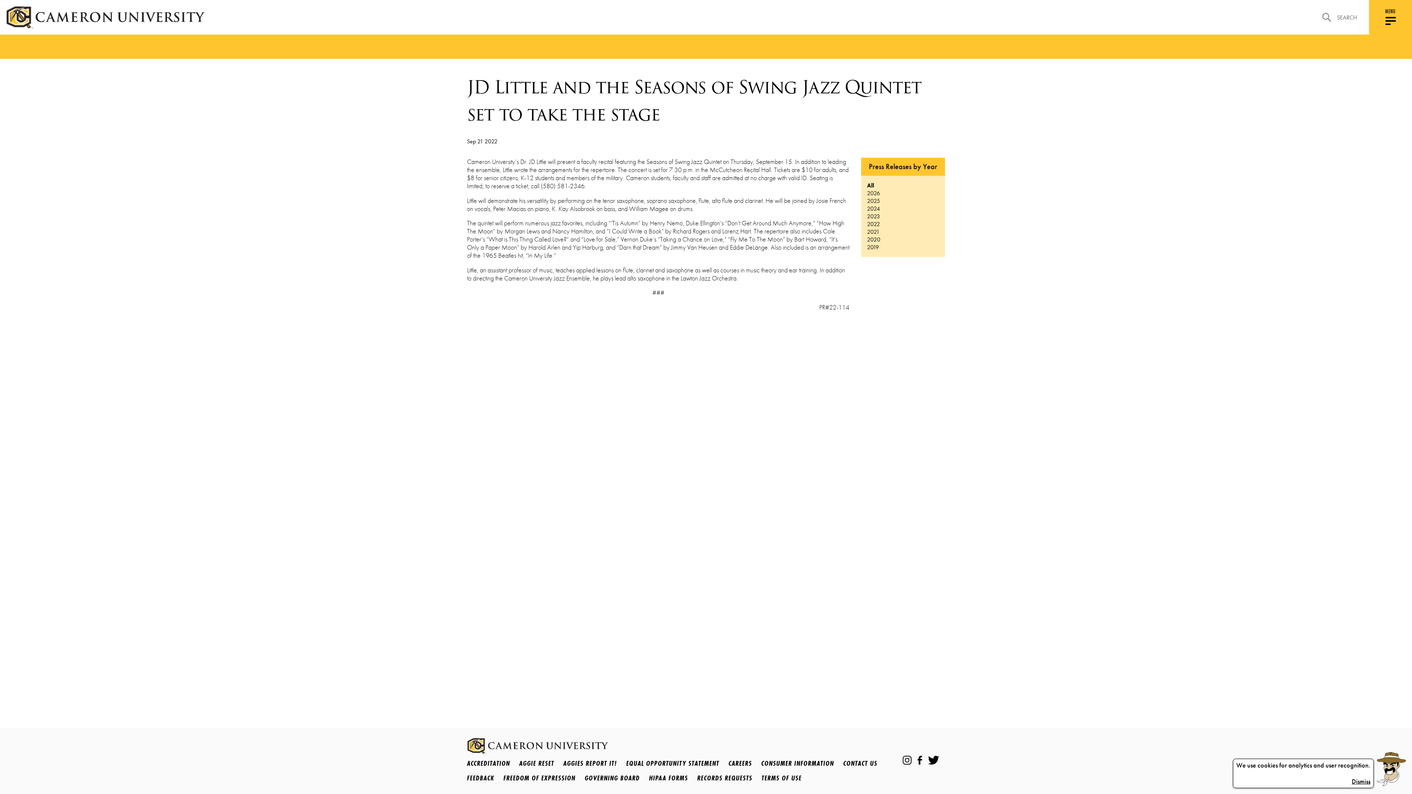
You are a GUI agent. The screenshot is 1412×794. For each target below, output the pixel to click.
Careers (740, 763)
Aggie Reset (536, 763)
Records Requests (724, 778)
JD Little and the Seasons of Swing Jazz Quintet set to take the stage (694, 100)
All (870, 185)
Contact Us (860, 763)
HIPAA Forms (668, 778)
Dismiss (1361, 781)
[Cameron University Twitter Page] (933, 760)
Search (1347, 17)
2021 (873, 232)
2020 (873, 239)
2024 (873, 208)
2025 (873, 201)
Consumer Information (797, 763)
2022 (873, 224)
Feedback (480, 778)
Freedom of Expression (539, 778)
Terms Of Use (782, 778)
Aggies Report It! (590, 763)
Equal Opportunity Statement (672, 763)
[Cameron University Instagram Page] (907, 760)
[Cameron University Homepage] (105, 17)
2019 (873, 247)
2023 (873, 216)
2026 (873, 193)
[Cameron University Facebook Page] (919, 760)
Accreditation (488, 763)
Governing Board (612, 778)
